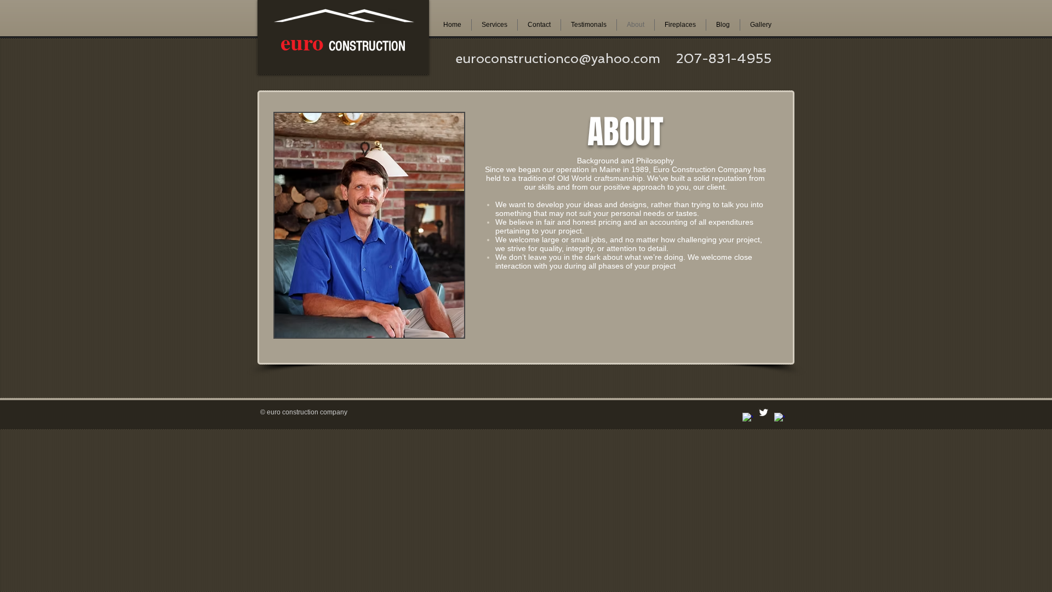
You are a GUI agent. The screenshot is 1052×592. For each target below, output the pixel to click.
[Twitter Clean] (763, 412)
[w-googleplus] (779, 418)
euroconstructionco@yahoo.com (557, 58)
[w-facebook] (747, 418)
